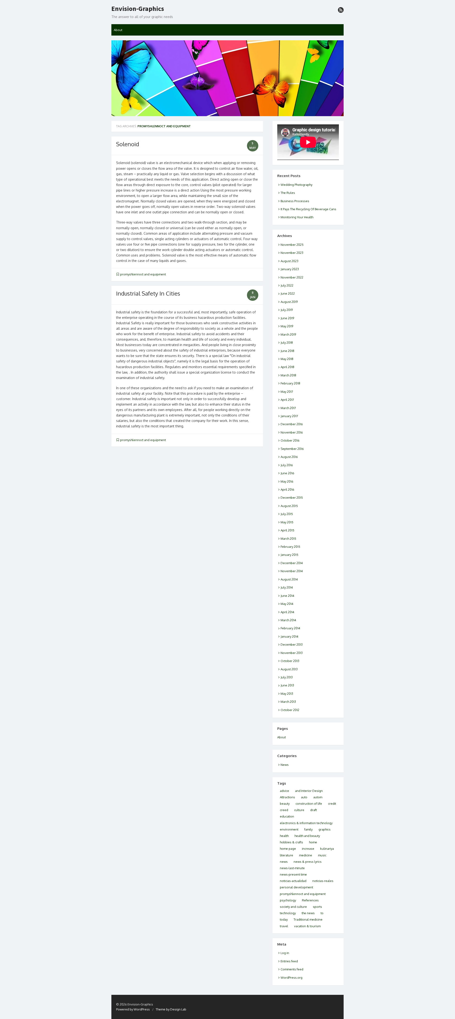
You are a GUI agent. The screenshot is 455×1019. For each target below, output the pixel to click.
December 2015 (292, 497)
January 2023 (290, 269)
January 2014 (289, 636)
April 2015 (287, 530)
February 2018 (290, 383)
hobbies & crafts (291, 842)
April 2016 (287, 489)
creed (284, 810)
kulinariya (327, 848)
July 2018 (287, 342)
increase (308, 848)
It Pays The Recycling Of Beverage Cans (308, 209)
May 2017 (287, 391)
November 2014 (292, 571)
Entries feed (289, 961)
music (322, 855)
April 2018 (287, 367)
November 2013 (292, 653)
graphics (324, 829)
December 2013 (292, 644)
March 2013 (288, 702)
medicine (305, 855)
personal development (296, 887)
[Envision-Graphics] (227, 78)
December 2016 (292, 424)
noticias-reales (322, 881)
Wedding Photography (296, 185)
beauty (285, 803)
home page (288, 848)
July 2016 (287, 465)
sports (317, 907)
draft (313, 810)
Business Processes (295, 201)
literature (286, 855)
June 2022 (288, 293)
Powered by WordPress (133, 1009)
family (308, 829)
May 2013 (287, 693)
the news (308, 913)
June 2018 (287, 351)
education (287, 816)
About (118, 30)
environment (289, 829)
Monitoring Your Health (297, 217)
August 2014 (289, 579)
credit (332, 803)
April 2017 (287, 400)
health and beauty (307, 836)
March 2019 (288, 334)
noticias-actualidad (293, 881)
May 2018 (287, 359)
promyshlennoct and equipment (143, 274)
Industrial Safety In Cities (148, 293)
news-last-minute (292, 868)
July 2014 (287, 587)
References (310, 900)
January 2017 (289, 416)
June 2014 (287, 596)
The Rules (288, 193)
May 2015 (287, 522)
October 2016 (290, 440)
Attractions (287, 797)
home (313, 842)
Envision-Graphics (137, 9)
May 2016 (287, 481)
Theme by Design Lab (171, 1009)
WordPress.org (291, 977)
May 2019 (287, 326)
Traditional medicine (308, 919)
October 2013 (290, 661)
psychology (288, 900)
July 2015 (287, 514)
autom (317, 797)
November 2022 (292, 277)
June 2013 (287, 685)
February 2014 (290, 628)
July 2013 (287, 677)
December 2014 (292, 563)
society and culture (293, 907)
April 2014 (287, 612)
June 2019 (287, 318)
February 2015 (290, 546)
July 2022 (287, 285)
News (285, 765)
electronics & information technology (306, 823)
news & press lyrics (308, 862)
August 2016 (289, 457)
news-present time (293, 874)
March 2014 (288, 620)
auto (304, 797)
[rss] (341, 10)
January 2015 (289, 555)
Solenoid (127, 144)
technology (288, 913)
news (284, 862)
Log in (285, 953)
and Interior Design (309, 791)
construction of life (309, 803)
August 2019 (289, 302)
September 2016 (292, 449)
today (284, 919)
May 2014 (287, 604)
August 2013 (289, 669)
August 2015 (289, 506)
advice (284, 791)
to (322, 913)
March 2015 (288, 538)
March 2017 (288, 408)
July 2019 (287, 310)
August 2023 (289, 261)
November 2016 (292, 432)
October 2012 (290, 710)
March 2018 (288, 375)
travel (284, 926)
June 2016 (287, 473)
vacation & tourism (307, 926)
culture (299, 810)
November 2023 (292, 253)
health (284, 836)
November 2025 (292, 245)
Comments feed (292, 969)
